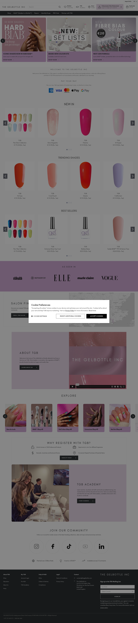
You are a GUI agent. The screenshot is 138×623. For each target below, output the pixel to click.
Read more (92, 311)
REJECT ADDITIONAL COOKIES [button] (70, 316)
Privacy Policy (69, 311)
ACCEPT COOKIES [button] (96, 316)
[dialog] (69, 311)
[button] (39, 316)
